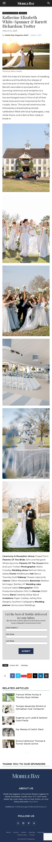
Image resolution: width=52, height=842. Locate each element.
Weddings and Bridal (10, 13)
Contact (16, 832)
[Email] (35, 675)
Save (24, 676)
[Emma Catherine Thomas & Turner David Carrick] (8, 744)
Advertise (31, 832)
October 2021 (14, 665)
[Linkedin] (40, 675)
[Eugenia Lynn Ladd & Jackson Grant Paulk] (8, 720)
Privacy (32, 835)
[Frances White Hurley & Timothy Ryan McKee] (8, 697)
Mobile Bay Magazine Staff (16, 35)
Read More (33, 801)
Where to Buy (22, 835)
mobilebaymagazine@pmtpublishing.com (31, 807)
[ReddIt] (29, 675)
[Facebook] (12, 675)
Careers (23, 832)
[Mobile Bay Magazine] (26, 3)
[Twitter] (18, 675)
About (8, 832)
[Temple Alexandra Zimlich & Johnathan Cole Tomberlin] (8, 709)
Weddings (22, 13)
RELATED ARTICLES (15, 688)
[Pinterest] (28, 823)
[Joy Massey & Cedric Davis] (8, 732)
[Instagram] (23, 823)
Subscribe (40, 832)
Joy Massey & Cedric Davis (30, 729)
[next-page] (27, 752)
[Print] (46, 675)
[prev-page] (23, 752)
